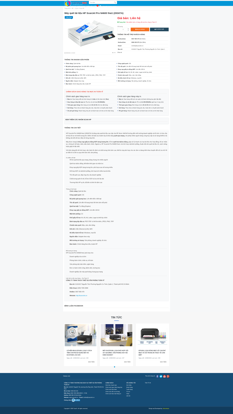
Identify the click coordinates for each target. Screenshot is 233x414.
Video (127, 393)
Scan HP (81, 8)
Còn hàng (69, 17)
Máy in (73, 6)
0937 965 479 (135, 39)
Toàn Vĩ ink (148, 382)
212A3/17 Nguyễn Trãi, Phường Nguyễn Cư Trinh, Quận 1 (148, 49)
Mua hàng (141, 29)
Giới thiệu (129, 385)
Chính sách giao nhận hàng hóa (113, 387)
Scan (76, 8)
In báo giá (160, 29)
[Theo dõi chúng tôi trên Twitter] (160, 376)
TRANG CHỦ (66, 376)
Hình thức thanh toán (111, 385)
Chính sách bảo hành (111, 389)
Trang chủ (67, 8)
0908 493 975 (135, 42)
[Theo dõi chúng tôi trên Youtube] (164, 376)
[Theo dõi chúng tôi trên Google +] (168, 376)
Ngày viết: (69, 358)
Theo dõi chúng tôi (150, 376)
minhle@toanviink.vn (137, 45)
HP (72, 8)
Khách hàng (129, 387)
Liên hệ (89, 6)
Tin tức (116, 317)
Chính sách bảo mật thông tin (113, 393)
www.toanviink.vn (73, 397)
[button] (114, 366)
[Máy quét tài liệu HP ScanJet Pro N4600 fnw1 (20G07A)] (90, 32)
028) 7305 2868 (110, 7)
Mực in (66, 6)
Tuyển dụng (129, 389)
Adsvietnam (166, 408)
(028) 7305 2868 (74, 393)
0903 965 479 (72, 395)
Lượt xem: (83, 358)
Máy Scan (81, 6)
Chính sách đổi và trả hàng (112, 391)
